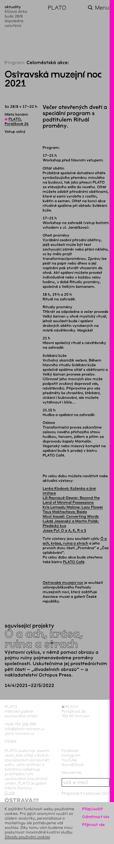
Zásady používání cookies (27, 837)
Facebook (70, 750)
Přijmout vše (93, 824)
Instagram (71, 755)
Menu (102, 8)
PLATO (57, 8)
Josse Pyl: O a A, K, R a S (64, 530)
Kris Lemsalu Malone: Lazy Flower (73, 507)
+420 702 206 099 (20, 724)
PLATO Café (73, 562)
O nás (10, 792)
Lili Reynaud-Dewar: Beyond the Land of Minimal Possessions (71, 500)
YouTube (69, 760)
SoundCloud (72, 764)
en (13, 741)
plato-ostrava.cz (19, 733)
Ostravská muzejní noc (63, 583)
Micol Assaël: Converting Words (71, 516)
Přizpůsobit (92, 809)
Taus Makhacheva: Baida (65, 512)
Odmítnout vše (95, 817)
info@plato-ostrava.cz (24, 729)
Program (15, 62)
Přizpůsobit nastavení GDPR (87, 793)
